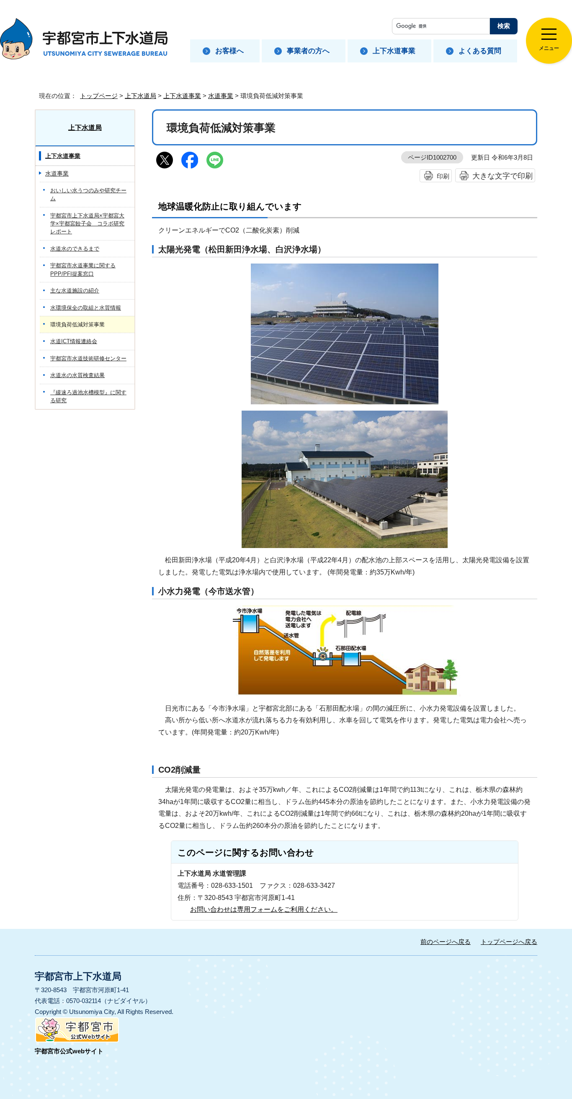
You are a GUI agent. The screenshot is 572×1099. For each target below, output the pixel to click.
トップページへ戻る (509, 941)
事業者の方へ (308, 51)
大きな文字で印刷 (502, 175)
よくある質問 (480, 51)
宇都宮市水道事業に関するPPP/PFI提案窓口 (83, 269)
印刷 (443, 176)
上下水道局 (140, 95)
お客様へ (229, 51)
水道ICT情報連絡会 (73, 341)
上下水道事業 (394, 51)
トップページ (99, 95)
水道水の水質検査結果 (77, 375)
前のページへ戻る (445, 941)
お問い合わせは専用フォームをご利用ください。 (264, 909)
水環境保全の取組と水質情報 (85, 308)
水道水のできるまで (74, 249)
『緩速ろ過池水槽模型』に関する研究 (88, 396)
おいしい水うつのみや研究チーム (88, 194)
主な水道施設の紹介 (74, 290)
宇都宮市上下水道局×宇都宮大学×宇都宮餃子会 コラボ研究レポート (87, 223)
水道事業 (220, 95)
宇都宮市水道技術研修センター (88, 358)
